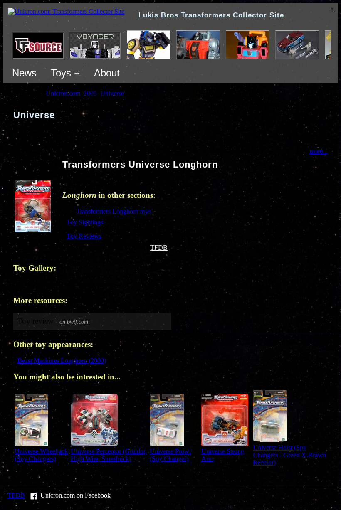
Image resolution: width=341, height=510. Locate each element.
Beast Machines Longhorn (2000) (61, 360)
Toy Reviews (84, 235)
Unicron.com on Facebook (75, 495)
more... (318, 151)
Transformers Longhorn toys (113, 211)
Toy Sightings (85, 222)
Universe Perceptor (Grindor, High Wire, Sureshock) (109, 455)
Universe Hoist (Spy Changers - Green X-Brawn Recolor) (289, 455)
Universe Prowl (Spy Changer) (170, 455)
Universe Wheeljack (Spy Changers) (41, 455)
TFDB (159, 247)
